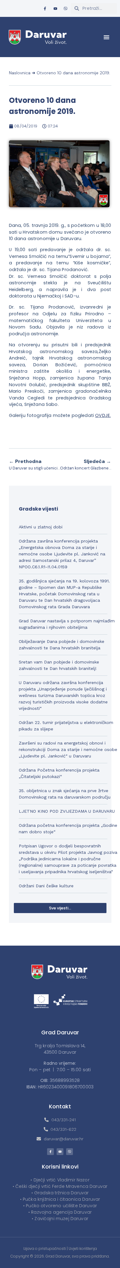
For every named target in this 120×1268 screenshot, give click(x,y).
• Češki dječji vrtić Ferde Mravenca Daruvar (60, 1186)
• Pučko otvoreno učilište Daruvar (60, 1206)
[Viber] (65, 8)
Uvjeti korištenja (83, 1248)
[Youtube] (55, 8)
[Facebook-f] (45, 8)
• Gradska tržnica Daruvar (60, 1193)
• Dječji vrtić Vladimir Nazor (59, 1180)
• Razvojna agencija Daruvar (60, 1212)
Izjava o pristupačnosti (44, 1248)
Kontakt (60, 1106)
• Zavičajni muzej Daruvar (60, 1218)
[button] (106, 37)
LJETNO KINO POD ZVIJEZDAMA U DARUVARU (67, 811)
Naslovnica (19, 73)
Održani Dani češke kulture (46, 885)
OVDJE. (103, 415)
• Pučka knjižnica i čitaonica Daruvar (60, 1199)
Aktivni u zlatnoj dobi (40, 526)
